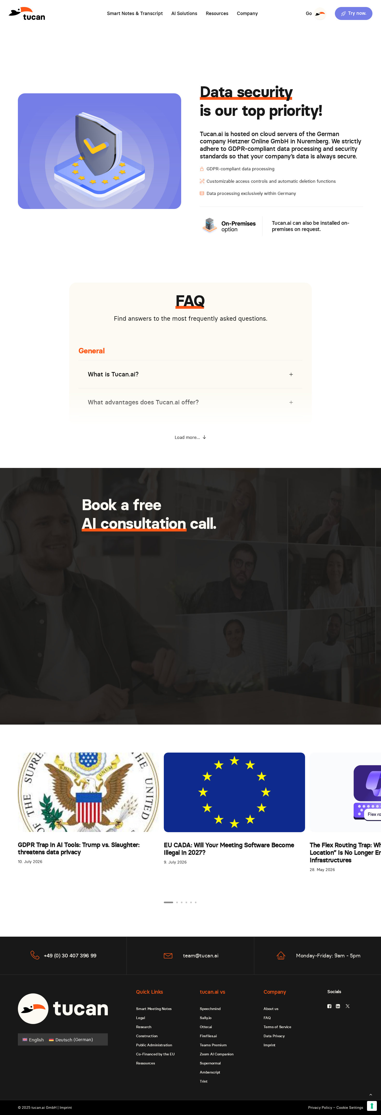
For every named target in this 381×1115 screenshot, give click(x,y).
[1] (169, 902)
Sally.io (205, 1017)
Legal (140, 1017)
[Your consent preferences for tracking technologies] (372, 1106)
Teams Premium (213, 1045)
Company (247, 13)
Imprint (270, 1045)
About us (271, 1008)
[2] (177, 902)
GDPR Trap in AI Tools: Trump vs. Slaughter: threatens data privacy (78, 848)
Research (143, 1027)
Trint (204, 1081)
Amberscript (210, 1072)
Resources (217, 13)
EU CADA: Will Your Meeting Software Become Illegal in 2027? (229, 848)
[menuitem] (134, 13)
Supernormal (210, 1063)
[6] (194, 902)
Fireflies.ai (208, 1036)
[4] (186, 902)
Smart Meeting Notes (154, 1008)
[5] (191, 902)
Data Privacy (274, 1036)
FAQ (267, 1017)
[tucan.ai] (27, 13)
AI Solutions (184, 13)
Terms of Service (277, 1027)
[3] (181, 902)
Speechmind (210, 1008)
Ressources (145, 1063)
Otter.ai (206, 1027)
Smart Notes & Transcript (135, 13)
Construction (147, 1036)
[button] (351, 13)
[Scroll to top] (370, 1094)
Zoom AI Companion (216, 1054)
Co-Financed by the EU (155, 1054)
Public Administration (154, 1045)
